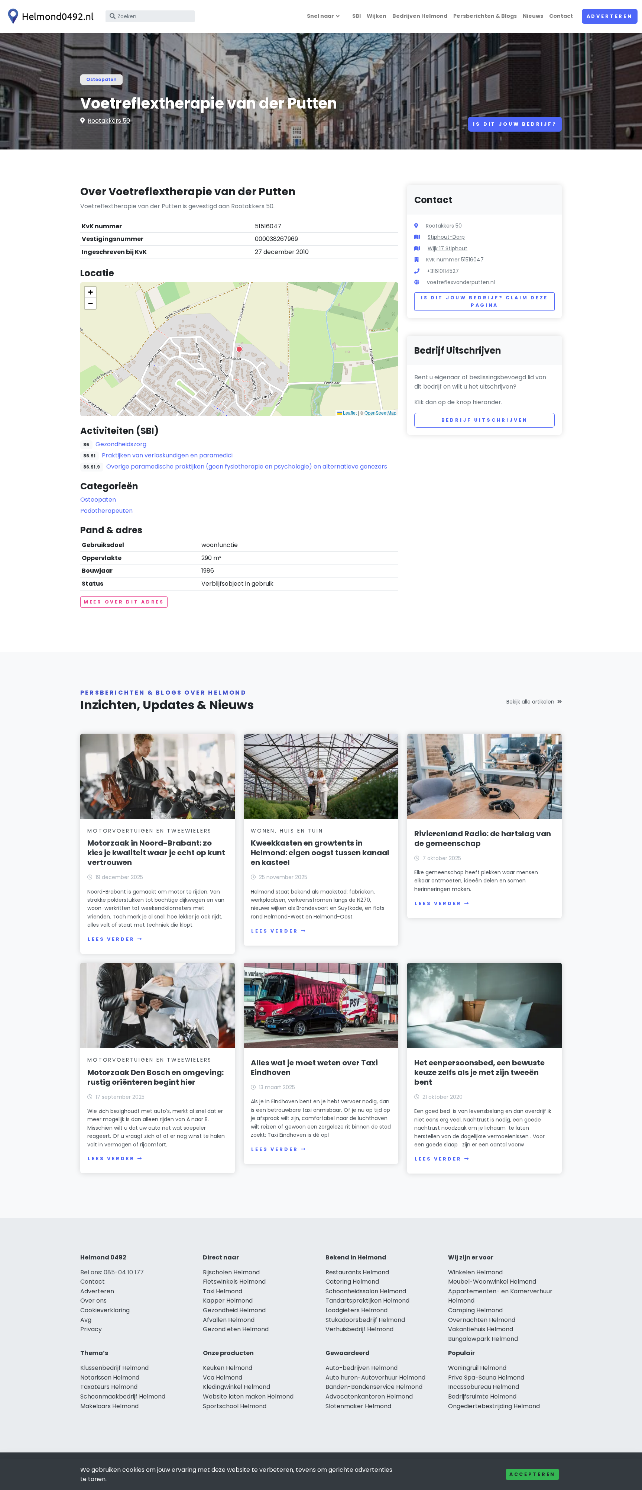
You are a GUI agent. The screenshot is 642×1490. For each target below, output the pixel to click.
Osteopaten (101, 79)
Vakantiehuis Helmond (480, 1329)
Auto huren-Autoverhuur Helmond (375, 1377)
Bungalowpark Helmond (483, 1339)
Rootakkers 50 (109, 120)
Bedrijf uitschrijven (484, 420)
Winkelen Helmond (475, 1272)
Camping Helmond (475, 1310)
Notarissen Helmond (109, 1377)
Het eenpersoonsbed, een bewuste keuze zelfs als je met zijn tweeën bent (479, 1072)
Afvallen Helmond (228, 1320)
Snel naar (320, 16)
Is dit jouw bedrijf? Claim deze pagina (484, 301)
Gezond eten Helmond (236, 1329)
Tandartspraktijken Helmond (367, 1300)
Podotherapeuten (106, 510)
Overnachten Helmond (481, 1320)
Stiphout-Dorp (446, 237)
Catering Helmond (352, 1281)
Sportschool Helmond (234, 1406)
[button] (239, 349)
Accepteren (532, 1474)
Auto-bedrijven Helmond (361, 1368)
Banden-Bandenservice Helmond (373, 1387)
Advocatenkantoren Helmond (369, 1396)
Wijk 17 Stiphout (447, 248)
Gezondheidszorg (120, 444)
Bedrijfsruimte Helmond (482, 1396)
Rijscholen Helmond (231, 1272)
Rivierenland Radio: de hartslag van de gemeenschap (482, 838)
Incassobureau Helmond (483, 1387)
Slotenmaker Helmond (358, 1406)
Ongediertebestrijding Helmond (494, 1406)
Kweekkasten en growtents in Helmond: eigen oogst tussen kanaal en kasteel (320, 853)
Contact (561, 16)
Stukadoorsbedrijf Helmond (365, 1320)
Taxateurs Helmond (108, 1387)
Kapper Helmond (228, 1300)
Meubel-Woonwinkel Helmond (492, 1281)
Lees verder (111, 939)
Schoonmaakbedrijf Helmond (122, 1396)
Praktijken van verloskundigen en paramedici (167, 455)
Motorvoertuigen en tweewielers (149, 830)
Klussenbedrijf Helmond (114, 1368)
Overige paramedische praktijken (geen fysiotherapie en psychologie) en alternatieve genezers (246, 466)
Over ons (93, 1300)
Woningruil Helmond (477, 1368)
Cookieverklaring (105, 1310)
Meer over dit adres (124, 602)
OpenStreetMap (380, 412)
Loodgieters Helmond (356, 1310)
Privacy (91, 1329)
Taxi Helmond (222, 1291)
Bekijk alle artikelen (530, 701)
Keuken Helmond (227, 1368)
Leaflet (349, 412)
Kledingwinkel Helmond (236, 1387)
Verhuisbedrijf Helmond (359, 1329)
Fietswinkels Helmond (234, 1281)
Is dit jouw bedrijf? (515, 124)
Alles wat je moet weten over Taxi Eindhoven (314, 1068)
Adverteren (610, 16)
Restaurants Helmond (357, 1272)
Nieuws (533, 16)
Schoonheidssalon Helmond (365, 1291)
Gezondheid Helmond (234, 1310)
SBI (356, 16)
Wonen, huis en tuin (287, 830)
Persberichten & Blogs (485, 16)
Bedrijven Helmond (419, 16)
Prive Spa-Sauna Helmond (486, 1377)
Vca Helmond (222, 1377)
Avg (85, 1320)
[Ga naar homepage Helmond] (49, 16)
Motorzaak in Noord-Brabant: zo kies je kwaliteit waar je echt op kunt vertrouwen (156, 853)
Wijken (376, 16)
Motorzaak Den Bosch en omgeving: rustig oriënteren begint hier (155, 1077)
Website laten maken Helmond (248, 1396)
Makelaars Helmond (109, 1406)
